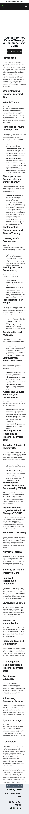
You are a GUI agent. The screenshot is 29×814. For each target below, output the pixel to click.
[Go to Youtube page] (20, 808)
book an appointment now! (14, 786)
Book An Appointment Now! (14, 51)
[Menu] (26, 6)
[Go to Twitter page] (18, 808)
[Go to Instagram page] (14, 808)
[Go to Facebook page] (11, 808)
